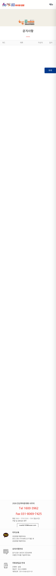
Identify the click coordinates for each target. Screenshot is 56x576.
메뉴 (51, 4)
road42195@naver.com (27, 525)
